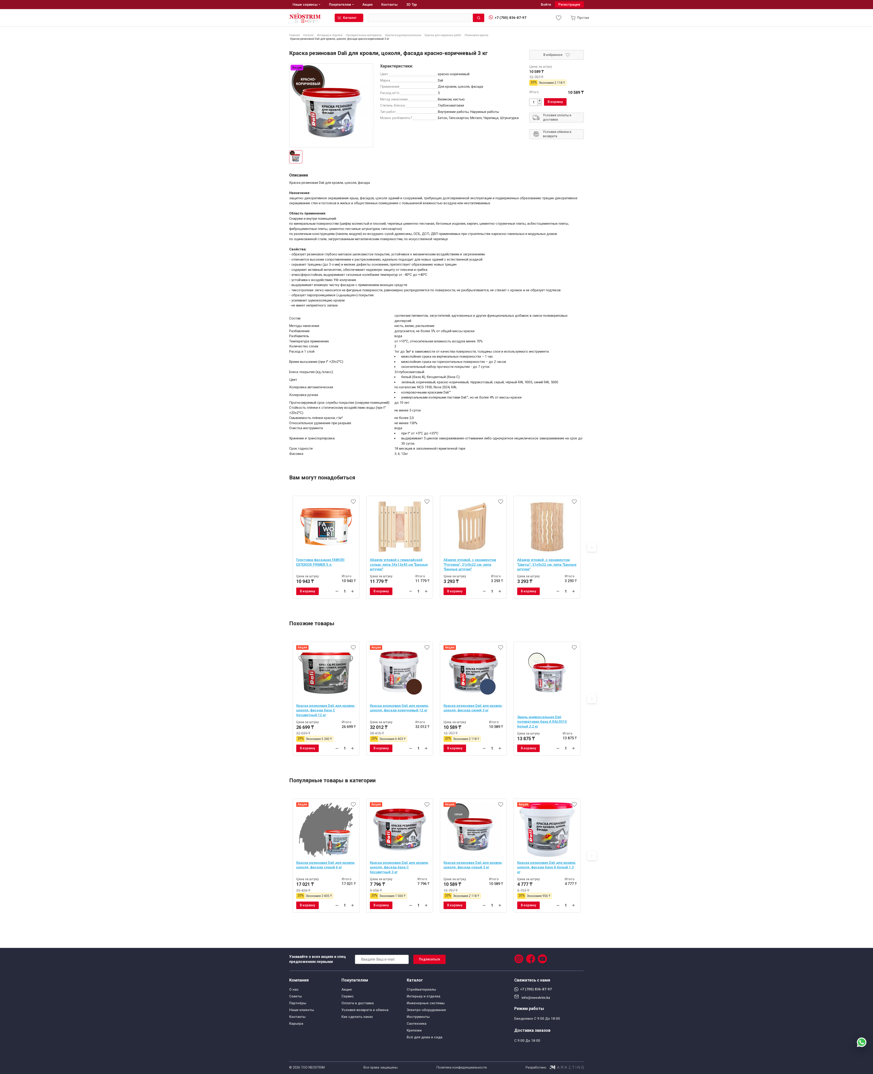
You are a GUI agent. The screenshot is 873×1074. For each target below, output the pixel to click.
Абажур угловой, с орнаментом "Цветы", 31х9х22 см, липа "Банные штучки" (547, 564)
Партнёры (297, 1003)
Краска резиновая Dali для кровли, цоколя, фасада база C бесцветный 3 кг (399, 867)
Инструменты (418, 1017)
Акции (346, 989)
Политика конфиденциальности (461, 1067)
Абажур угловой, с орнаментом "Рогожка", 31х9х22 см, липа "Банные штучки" (470, 564)
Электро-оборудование (426, 1010)
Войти (546, 4)
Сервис (347, 996)
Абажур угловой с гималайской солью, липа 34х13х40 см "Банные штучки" (399, 564)
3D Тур (411, 4)
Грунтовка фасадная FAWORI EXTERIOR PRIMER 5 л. (320, 562)
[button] (591, 547)
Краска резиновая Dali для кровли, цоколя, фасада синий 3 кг (473, 708)
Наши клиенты (301, 1010)
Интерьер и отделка (423, 996)
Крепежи (414, 1030)
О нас (294, 989)
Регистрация (569, 4)
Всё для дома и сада (424, 1037)
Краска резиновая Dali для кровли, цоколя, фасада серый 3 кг (473, 865)
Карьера (296, 1024)
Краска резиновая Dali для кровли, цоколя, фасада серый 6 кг (325, 865)
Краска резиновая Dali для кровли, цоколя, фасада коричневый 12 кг (399, 708)
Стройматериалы (421, 989)
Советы (295, 996)
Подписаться (429, 959)
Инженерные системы (426, 1003)
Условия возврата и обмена (365, 1010)
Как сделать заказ (357, 1017)
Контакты (297, 1017)
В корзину (555, 102)
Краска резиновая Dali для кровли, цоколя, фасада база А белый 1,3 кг (546, 867)
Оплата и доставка (357, 1003)
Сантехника (416, 1024)
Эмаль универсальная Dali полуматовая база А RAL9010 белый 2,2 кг (542, 721)
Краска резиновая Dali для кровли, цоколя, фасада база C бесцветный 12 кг (325, 710)
